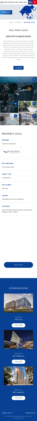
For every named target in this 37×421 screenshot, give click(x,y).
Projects (18, 22)
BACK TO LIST (18, 265)
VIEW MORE (18, 325)
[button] (30, 2)
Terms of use (30, 413)
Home (11, 22)
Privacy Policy (7, 413)
